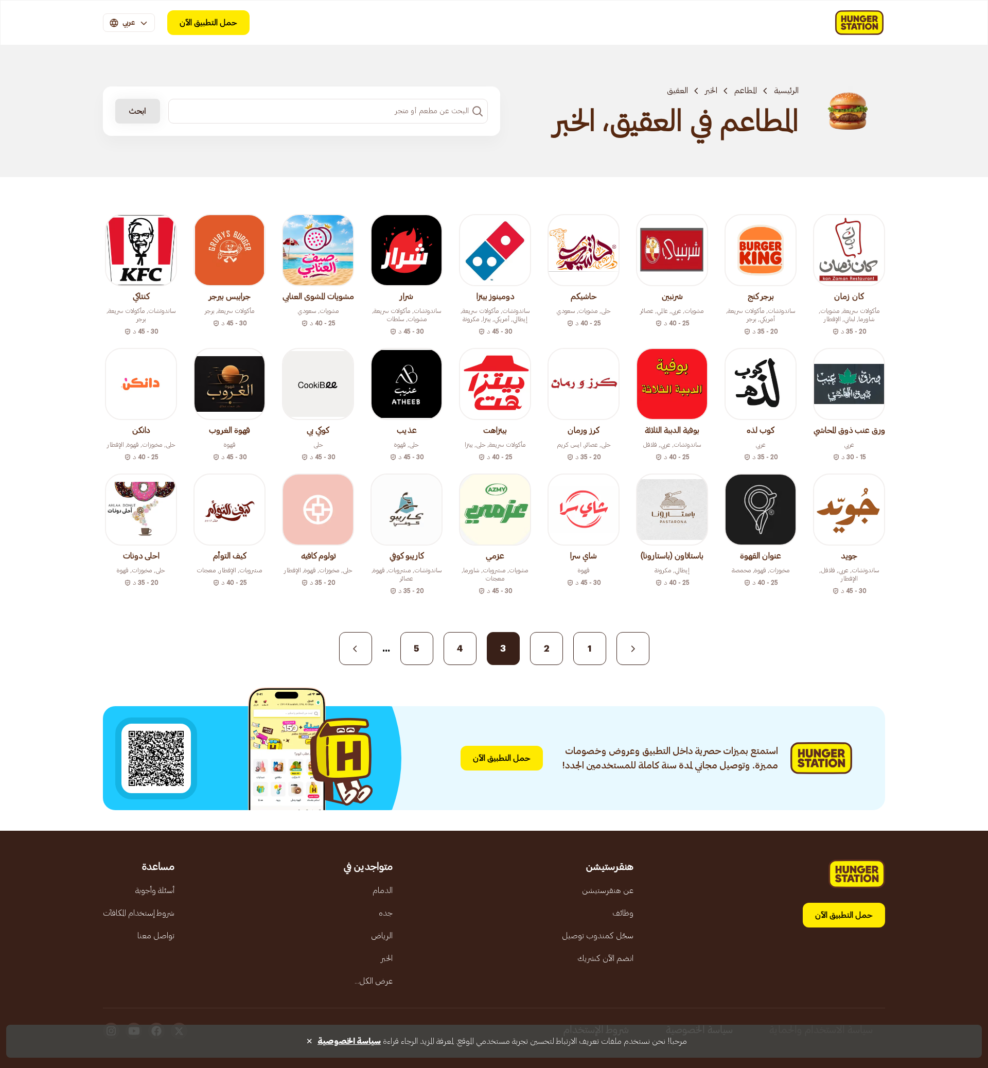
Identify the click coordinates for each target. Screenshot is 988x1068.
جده (386, 913)
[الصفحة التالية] (355, 648)
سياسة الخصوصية (349, 1041)
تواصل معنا (155, 936)
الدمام (383, 890)
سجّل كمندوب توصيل (597, 936)
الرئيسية (786, 90)
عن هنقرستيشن (607, 890)
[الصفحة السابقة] (632, 648)
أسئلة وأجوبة (154, 890)
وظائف (622, 913)
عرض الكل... (374, 981)
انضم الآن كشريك (605, 958)
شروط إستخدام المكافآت (138, 913)
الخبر (711, 90)
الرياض (382, 936)
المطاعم (745, 90)
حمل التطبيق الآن (208, 23)
